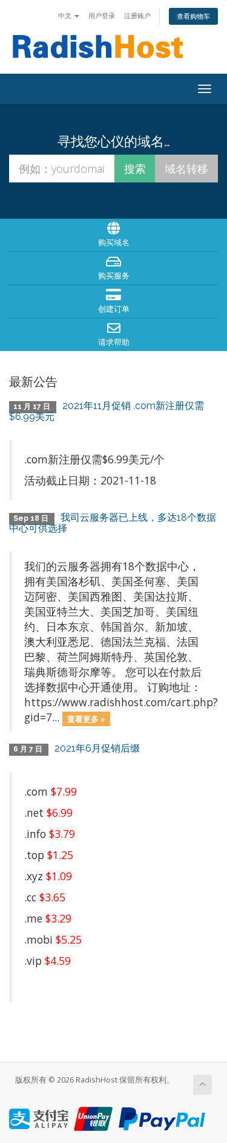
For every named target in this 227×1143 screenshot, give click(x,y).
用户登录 (101, 15)
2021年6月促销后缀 (97, 748)
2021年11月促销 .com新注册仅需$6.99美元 (106, 411)
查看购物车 (193, 16)
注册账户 (137, 15)
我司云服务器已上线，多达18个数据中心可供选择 (112, 523)
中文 (65, 15)
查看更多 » (86, 718)
